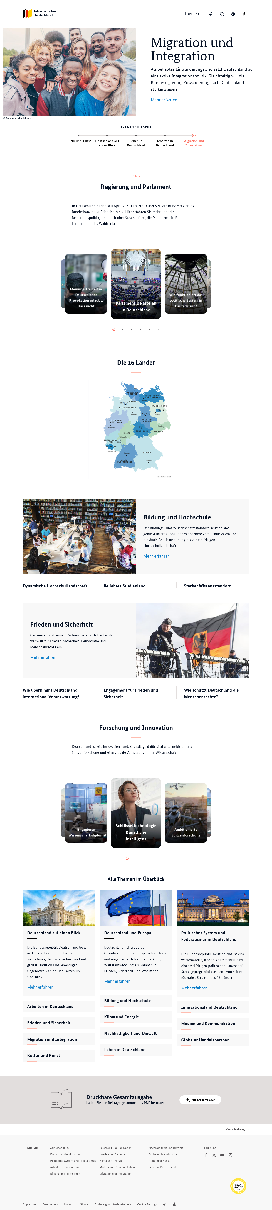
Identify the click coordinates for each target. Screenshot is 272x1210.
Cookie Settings (147, 1204)
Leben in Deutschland (162, 1167)
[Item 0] (114, 329)
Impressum (30, 1204)
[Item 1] (123, 329)
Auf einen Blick (59, 1148)
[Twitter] (214, 1155)
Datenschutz (50, 1204)
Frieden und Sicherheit (114, 1154)
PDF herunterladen (203, 1100)
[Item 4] (149, 329)
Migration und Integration (115, 1173)
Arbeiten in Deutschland (65, 1167)
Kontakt (69, 1204)
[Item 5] (158, 329)
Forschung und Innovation (116, 1148)
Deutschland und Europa (65, 1154)
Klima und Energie (111, 1161)
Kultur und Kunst (159, 1161)
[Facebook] (206, 1155)
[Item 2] (132, 329)
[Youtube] (222, 1155)
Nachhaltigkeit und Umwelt (166, 1148)
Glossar (84, 1204)
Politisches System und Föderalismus (73, 1161)
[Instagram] (230, 1155)
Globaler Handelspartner (164, 1154)
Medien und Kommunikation (117, 1167)
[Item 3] (140, 329)
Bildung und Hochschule (65, 1173)
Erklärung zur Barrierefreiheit (113, 1204)
